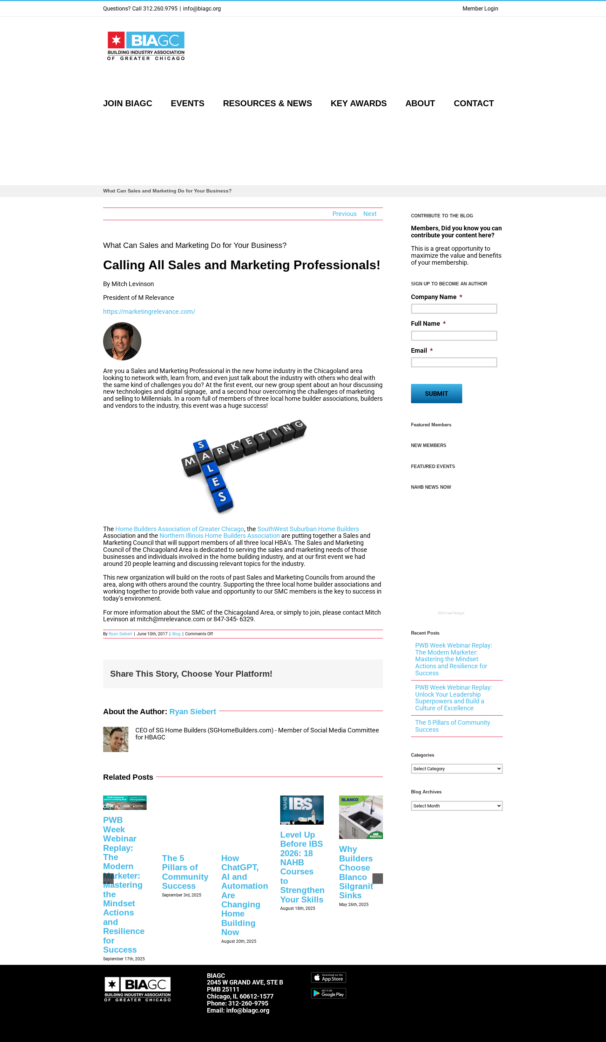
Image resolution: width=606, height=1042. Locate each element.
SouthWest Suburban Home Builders (308, 529)
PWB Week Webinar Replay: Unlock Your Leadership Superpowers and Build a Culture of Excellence (453, 698)
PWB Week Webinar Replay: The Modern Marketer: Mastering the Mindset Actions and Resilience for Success (123, 884)
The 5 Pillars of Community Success (185, 872)
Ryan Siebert (120, 633)
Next (370, 213)
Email (422, 350)
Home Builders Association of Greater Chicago (179, 529)
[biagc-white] (138, 975)
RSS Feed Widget (451, 613)
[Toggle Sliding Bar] (106, 157)
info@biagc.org (202, 8)
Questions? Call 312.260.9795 (140, 8)
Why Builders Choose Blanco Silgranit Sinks (356, 872)
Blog (176, 633)
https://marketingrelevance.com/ (149, 311)
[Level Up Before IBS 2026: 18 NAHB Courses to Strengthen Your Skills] (302, 799)
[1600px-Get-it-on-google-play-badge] (328, 991)
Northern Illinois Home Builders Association (220, 535)
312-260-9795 (248, 1003)
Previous (344, 213)
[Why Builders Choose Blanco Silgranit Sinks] (361, 799)
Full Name (428, 323)
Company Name (436, 296)
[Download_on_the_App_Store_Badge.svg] (328, 975)
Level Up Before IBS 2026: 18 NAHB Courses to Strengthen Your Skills (302, 867)
